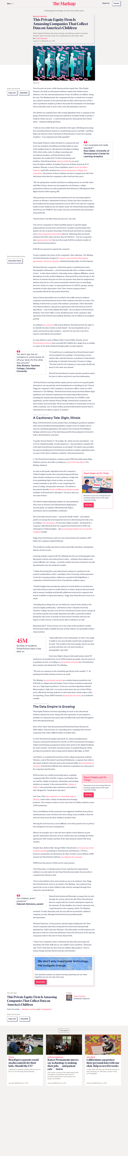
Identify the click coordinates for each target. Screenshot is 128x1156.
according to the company (71, 857)
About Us (105, 3)
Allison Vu (36, 83)
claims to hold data (64, 161)
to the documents (48, 523)
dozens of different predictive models (64, 489)
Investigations (46, 1009)
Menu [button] (9, 4)
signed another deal (44, 240)
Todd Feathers (41, 38)
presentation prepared (70, 662)
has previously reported (53, 680)
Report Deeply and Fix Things (96, 473)
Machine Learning (40, 16)
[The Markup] (64, 4)
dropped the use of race (72, 695)
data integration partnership (49, 234)
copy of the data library (76, 462)
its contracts (48, 325)
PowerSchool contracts (42, 343)
